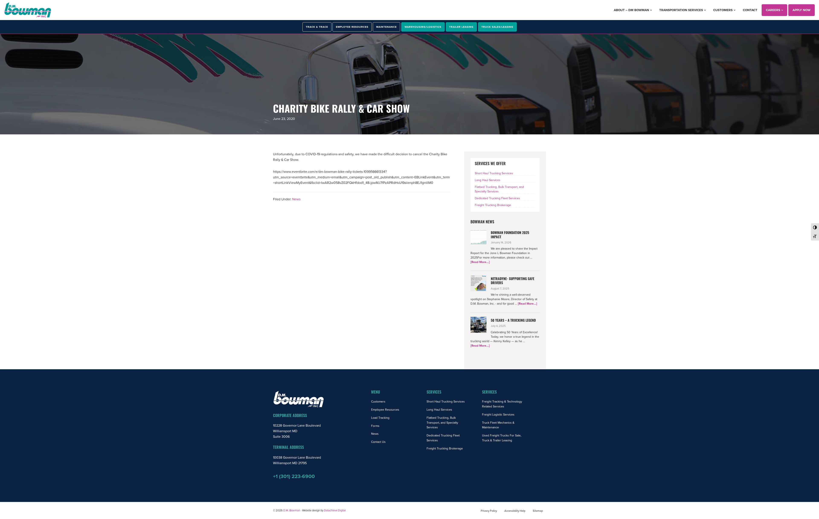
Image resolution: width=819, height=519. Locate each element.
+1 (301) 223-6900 (294, 476)
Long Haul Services (487, 180)
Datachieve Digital (335, 510)
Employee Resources (385, 409)
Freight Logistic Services (498, 414)
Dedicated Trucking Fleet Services (497, 198)
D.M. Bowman (291, 510)
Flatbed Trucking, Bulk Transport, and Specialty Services (442, 422)
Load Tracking (380, 418)
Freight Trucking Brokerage (493, 205)
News (296, 199)
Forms (375, 426)
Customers (378, 401)
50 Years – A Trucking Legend (513, 321)
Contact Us (378, 442)
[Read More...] (480, 262)
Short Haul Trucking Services (494, 173)
